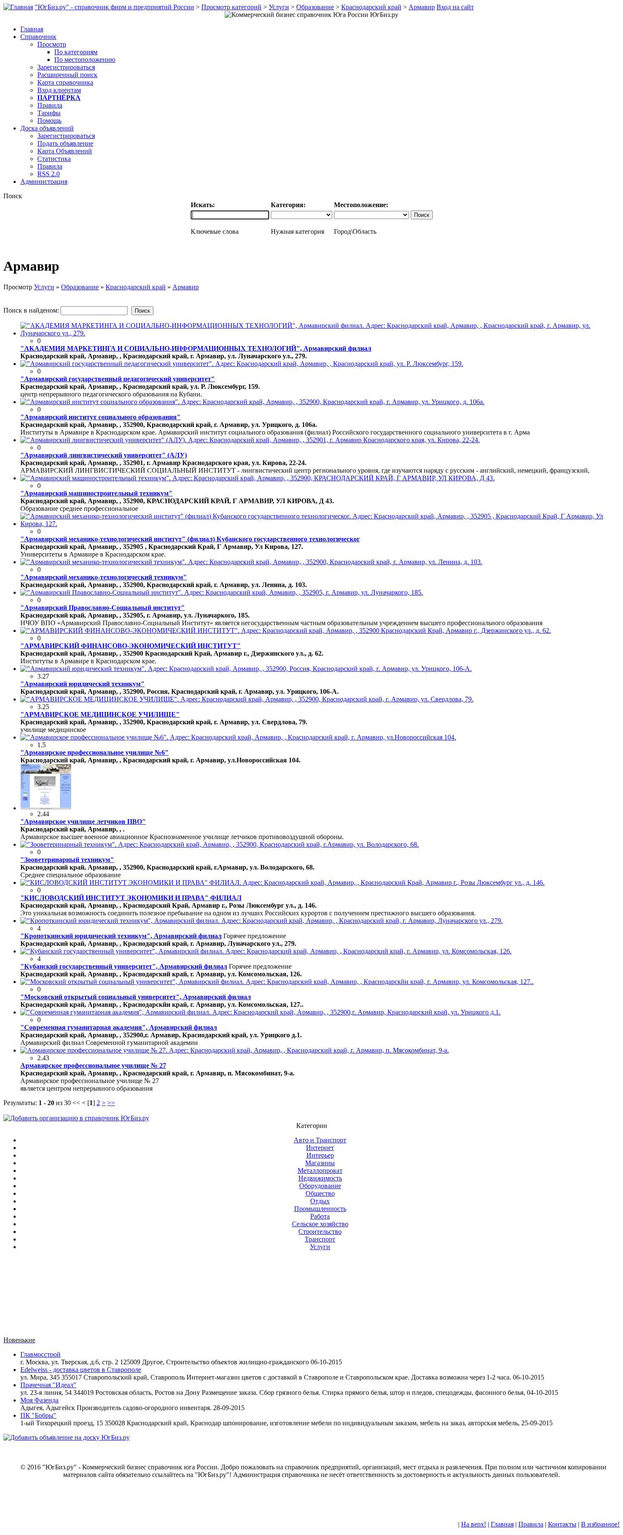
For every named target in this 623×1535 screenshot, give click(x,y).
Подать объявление (65, 143)
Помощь (49, 120)
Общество (320, 1193)
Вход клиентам (59, 90)
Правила (49, 105)
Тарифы (49, 112)
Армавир (422, 7)
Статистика (54, 158)
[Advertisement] (311, 1297)
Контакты (562, 1524)
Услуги (279, 7)
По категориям (75, 51)
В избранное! (600, 1524)
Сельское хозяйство (320, 1223)
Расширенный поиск (67, 74)
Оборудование (320, 1185)
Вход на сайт (455, 7)
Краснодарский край (371, 7)
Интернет (320, 1147)
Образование (315, 7)
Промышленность (320, 1208)
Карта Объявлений (64, 151)
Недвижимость (320, 1178)
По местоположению (84, 59)
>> (111, 1102)
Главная (502, 1524)
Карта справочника (65, 82)
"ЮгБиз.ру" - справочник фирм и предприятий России (114, 7)
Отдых (320, 1201)
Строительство (320, 1231)
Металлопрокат (320, 1170)
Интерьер (320, 1155)
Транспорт (320, 1239)
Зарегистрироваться (66, 67)
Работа (320, 1216)
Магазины (320, 1162)
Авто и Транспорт (320, 1140)
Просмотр (51, 44)
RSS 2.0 (48, 173)
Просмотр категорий (231, 7)
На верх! (473, 1524)
